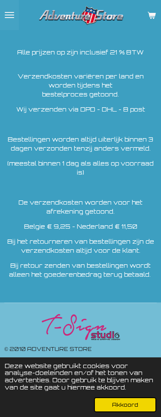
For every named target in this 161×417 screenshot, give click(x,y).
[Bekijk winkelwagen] (151, 15)
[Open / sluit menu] (9, 15)
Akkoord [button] (125, 404)
